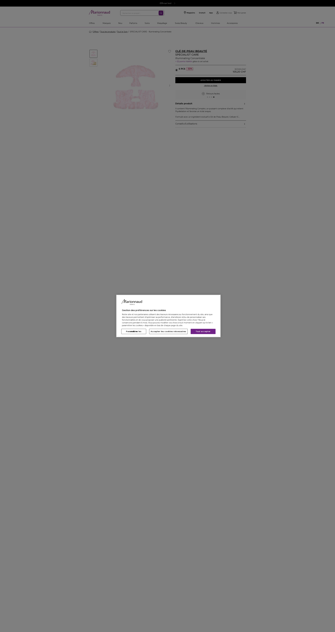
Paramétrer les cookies (133, 331)
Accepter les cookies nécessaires (168, 331)
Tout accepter (203, 331)
